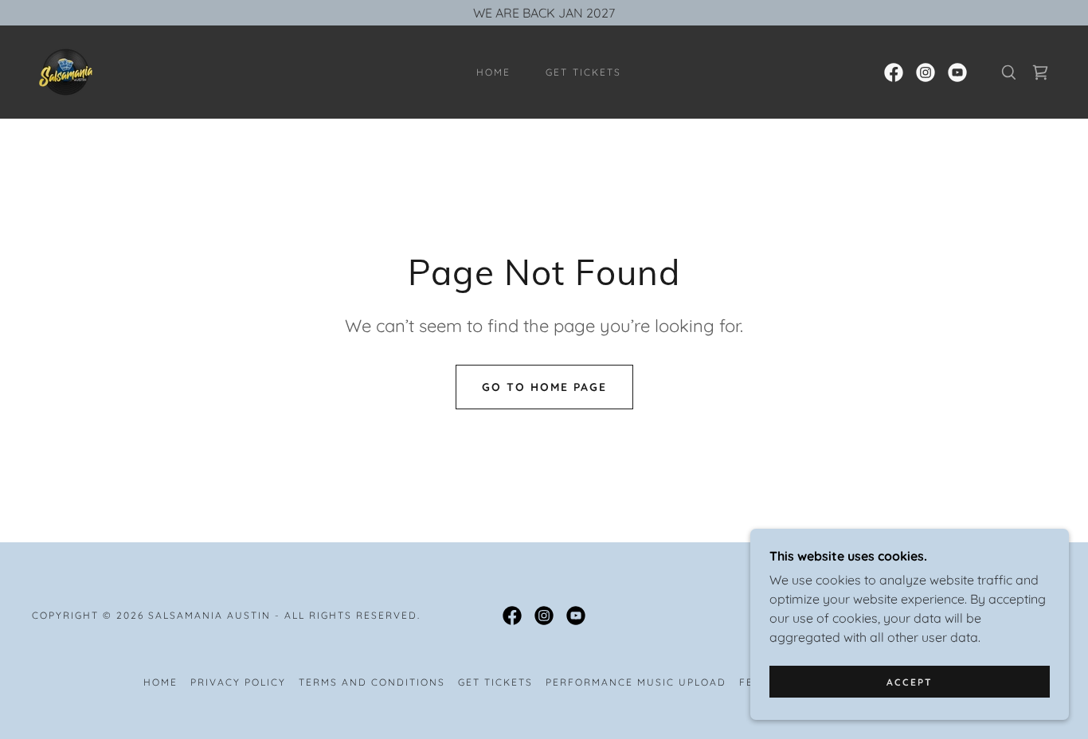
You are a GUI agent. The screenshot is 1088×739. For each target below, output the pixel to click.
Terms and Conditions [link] (372, 682)
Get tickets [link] (583, 72)
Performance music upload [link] (636, 682)
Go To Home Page (544, 387)
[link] (66, 71)
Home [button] (160, 682)
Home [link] (493, 72)
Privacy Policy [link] (238, 682)
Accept (909, 682)
